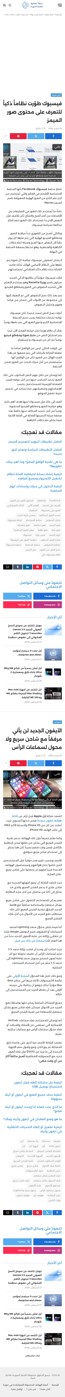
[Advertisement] (32, 54)
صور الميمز (55, 525)
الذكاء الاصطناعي (15, 505)
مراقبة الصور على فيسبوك (23, 540)
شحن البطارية (53, 1170)
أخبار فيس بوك (36, 14)
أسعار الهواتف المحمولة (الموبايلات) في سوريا (25, 1385)
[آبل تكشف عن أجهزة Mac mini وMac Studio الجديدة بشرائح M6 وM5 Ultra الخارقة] (53, 693)
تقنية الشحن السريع (23, 1161)
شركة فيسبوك (15, 520)
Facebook (54, 500)
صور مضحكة (23, 525)
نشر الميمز (31, 549)
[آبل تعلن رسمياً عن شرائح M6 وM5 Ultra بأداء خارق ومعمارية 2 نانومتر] (53, 672)
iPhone (46, 1141)
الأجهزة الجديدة (35, 1156)
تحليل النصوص (53, 520)
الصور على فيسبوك (50, 510)
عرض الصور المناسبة (24, 530)
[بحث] (4, 5)
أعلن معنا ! (44, 1389)
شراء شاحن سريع (21, 1180)
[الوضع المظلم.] (10, 5)
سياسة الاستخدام (34, 520)
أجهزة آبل (33, 1146)
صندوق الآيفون (52, 1185)
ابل (23, 1146)
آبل (21, 1141)
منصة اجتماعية (32, 544)
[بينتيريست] (18, 136)
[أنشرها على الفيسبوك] (53, 136)
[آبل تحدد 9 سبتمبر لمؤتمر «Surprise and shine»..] (53, 655)
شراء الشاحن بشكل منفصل (47, 1175)
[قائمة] (60, 5)
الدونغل (20, 1156)
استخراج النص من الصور (21, 500)
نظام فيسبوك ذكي (50, 554)
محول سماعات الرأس (50, 1190)
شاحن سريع (32, 1166)
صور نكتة (56, 530)
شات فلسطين (32, 1355)
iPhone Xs (32, 1141)
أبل (43, 1146)
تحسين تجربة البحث (26, 515)
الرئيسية (58, 14)
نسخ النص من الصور (50, 549)
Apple (57, 1141)
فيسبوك (27, 535)
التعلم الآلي (33, 505)
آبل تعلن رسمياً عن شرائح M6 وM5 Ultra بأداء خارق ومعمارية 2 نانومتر (23, 672)
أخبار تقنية (48, 14)
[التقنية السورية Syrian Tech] (32, 5)
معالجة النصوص (52, 544)
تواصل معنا (17, 1389)
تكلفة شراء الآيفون (51, 1166)
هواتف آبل (38, 1195)
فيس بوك (40, 535)
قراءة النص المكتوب (50, 540)
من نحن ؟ (31, 1389)
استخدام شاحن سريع (23, 1151)
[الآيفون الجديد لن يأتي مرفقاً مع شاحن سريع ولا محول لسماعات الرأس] (32, 789)
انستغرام (33, 510)
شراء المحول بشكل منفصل (46, 1180)
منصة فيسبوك (13, 544)
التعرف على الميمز (51, 505)
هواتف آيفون (22, 1195)
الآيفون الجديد (53, 1156)
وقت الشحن (54, 1200)
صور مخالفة (39, 525)
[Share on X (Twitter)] (35, 136)
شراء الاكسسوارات (34, 1170)
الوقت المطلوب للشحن (48, 1161)
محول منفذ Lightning (25, 1190)
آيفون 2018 (54, 1146)
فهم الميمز (54, 535)
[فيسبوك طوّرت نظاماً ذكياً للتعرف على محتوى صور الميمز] (32, 162)
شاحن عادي (17, 1166)
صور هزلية (42, 530)
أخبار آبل (57, 722)
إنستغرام (41, 500)
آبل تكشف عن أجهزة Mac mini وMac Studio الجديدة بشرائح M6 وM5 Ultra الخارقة (24, 693)
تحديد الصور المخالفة (49, 515)
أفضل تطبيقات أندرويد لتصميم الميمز (35, 441)
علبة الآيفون (35, 1185)
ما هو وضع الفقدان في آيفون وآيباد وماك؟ (32, 1119)
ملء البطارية (53, 1195)
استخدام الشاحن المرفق (48, 1151)
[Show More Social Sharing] (6, 136)
